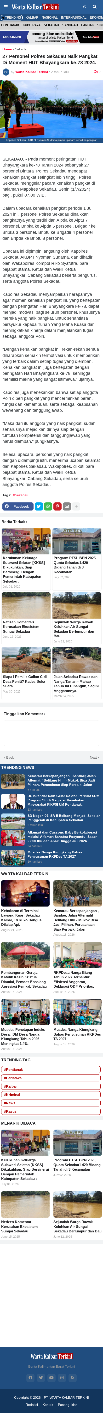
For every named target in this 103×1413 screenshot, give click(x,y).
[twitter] (41, 1378)
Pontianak (10, 25)
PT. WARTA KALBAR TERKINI (66, 1397)
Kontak (48, 1405)
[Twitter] (39, 506)
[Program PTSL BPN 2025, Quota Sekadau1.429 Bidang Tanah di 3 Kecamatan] (76, 541)
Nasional (50, 17)
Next (93, 757)
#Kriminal (12, 1095)
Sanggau (70, 25)
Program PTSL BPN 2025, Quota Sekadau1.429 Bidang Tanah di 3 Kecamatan (75, 565)
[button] (5, 7)
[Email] (67, 506)
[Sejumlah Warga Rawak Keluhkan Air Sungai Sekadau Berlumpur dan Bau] (76, 605)
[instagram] (62, 1378)
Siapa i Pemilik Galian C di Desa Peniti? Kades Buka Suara (25, 681)
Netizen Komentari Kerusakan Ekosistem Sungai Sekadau (21, 626)
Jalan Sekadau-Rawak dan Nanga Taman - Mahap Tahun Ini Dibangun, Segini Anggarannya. (76, 684)
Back (10, 757)
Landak (87, 25)
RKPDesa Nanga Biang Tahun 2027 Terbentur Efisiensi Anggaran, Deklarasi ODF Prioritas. (73, 979)
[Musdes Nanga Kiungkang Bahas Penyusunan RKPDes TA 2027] (13, 858)
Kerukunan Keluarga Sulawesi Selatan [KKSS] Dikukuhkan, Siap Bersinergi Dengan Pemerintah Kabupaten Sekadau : (24, 569)
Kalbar (32, 17)
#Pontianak (13, 1070)
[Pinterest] (57, 506)
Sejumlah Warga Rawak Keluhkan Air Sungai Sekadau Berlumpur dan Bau (74, 629)
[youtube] (51, 1378)
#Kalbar (10, 1086)
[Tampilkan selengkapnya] (76, 506)
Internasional (73, 17)
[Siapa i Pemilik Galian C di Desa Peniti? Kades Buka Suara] (26, 660)
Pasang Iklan (68, 1405)
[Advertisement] (51, 1295)
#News (9, 1103)
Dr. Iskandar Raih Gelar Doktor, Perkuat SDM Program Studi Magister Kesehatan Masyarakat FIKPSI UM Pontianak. (63, 800)
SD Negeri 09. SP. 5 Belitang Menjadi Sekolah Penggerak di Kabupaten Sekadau (64, 818)
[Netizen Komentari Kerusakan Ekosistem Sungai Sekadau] (26, 605)
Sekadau (51, 25)
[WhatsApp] (48, 506)
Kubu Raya (31, 25)
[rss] (73, 1378)
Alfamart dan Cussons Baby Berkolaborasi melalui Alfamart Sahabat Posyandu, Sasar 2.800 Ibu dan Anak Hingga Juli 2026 (62, 836)
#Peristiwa (13, 1078)
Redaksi (32, 1405)
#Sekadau (20, 495)
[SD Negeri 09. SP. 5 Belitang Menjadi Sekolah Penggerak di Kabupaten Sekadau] (13, 821)
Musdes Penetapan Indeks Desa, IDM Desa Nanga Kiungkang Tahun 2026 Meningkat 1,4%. (23, 1036)
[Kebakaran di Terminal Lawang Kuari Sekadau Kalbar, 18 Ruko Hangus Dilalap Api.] (25, 893)
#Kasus (10, 1111)
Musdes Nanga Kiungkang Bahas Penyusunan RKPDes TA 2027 (55, 854)
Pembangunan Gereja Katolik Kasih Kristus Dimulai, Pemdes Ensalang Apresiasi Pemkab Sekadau (24, 979)
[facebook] (30, 1378)
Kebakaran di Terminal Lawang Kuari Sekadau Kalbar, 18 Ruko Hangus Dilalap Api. (21, 918)
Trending (12, 17)
